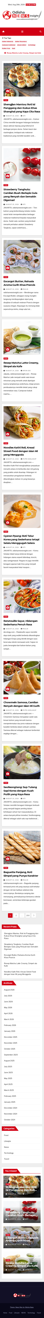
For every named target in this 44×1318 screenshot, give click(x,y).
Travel (6, 1159)
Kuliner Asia (6, 48)
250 (28, 915)
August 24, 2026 (12, 289)
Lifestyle (7, 1141)
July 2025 (8, 1067)
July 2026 (8, 996)
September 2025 (11, 1055)
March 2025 (9, 1090)
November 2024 (10, 1114)
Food (5, 100)
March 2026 (9, 1019)
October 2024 (9, 1120)
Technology (9, 1153)
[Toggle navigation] (22, 32)
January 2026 (9, 1031)
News (6, 1147)
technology (31, 45)
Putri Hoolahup (29, 459)
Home (5, 1313)
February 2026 (10, 1025)
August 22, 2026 (12, 880)
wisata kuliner (21, 45)
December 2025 (10, 1037)
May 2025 (8, 1078)
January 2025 (9, 1102)
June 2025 (8, 1072)
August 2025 (9, 1061)
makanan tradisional (8, 45)
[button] (40, 32)
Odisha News (29, 1307)
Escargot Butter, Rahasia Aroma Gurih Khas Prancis (22, 1240)
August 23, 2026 (12, 629)
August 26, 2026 (12, 116)
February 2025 (10, 1096)
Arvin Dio (27, 370)
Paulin (25, 289)
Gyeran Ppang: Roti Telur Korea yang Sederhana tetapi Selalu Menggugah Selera (21, 539)
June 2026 (8, 1002)
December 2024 (10, 1108)
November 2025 (10, 1043)
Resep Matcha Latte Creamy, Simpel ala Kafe (22, 1264)
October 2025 (9, 1049)
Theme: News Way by (17, 1307)
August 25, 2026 (12, 204)
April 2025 (8, 1084)
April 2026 (8, 1013)
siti (24, 116)
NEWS (23, 1313)
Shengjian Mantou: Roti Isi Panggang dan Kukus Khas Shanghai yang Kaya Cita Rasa (21, 108)
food (13, 48)
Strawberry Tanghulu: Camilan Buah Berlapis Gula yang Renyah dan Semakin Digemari (21, 946)
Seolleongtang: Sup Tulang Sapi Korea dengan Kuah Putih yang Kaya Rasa (20, 791)
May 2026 (8, 1007)
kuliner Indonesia (7, 41)
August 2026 (9, 990)
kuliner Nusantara (21, 41)
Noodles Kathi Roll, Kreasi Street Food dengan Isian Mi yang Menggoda (20, 451)
